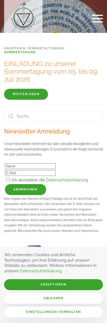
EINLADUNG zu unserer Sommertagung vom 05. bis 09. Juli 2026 (51, 71)
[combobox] (53, 116)
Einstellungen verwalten (53, 312)
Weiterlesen (26, 94)
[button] (97, 18)
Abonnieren (25, 189)
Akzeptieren (53, 284)
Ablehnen (53, 298)
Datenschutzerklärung (67, 180)
